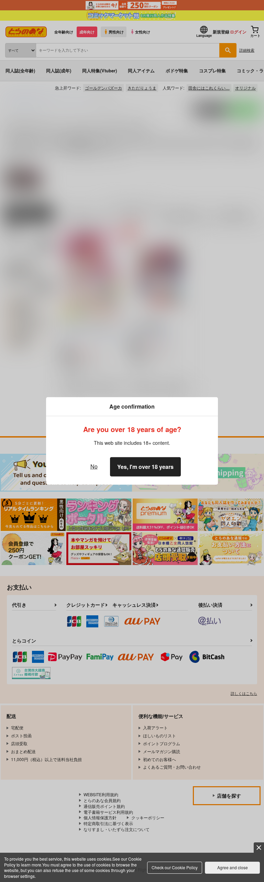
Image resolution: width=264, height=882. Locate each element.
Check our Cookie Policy (175, 867)
